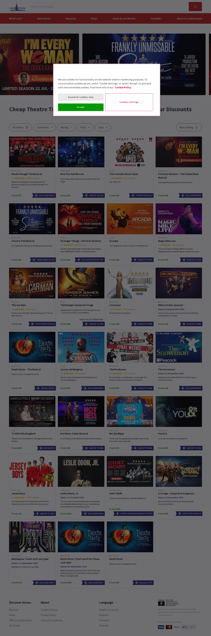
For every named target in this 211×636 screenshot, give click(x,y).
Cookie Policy (123, 87)
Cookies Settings (129, 102)
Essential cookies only (80, 97)
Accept (81, 107)
